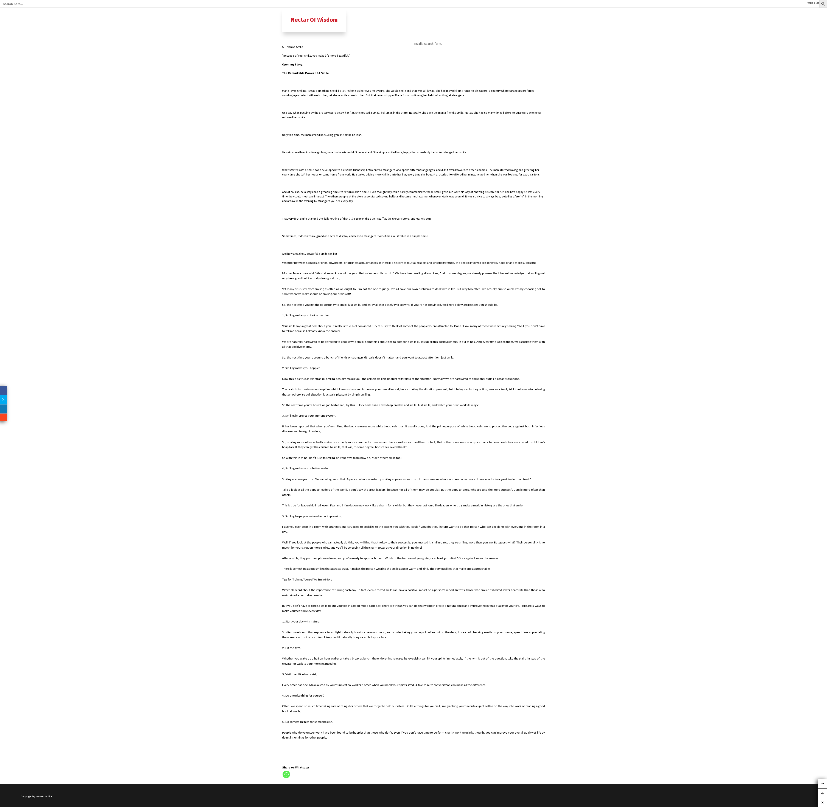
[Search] (541, 12)
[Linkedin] (3, 408)
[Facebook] (3, 390)
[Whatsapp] (286, 774)
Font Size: (814, 3)
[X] (3, 399)
